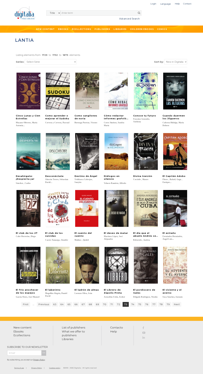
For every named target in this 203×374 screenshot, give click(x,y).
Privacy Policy (39, 360)
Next (177, 304)
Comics (162, 29)
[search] (139, 13)
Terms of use (19, 368)
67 (83, 304)
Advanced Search (129, 18)
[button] (153, 3)
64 (61, 304)
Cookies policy (54, 368)
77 (153, 304)
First (26, 304)
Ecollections (81, 29)
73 (125, 304)
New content (22, 327)
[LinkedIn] (144, 338)
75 (139, 304)
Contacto (116, 327)
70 (104, 304)
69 (97, 304)
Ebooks (63, 29)
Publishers (102, 29)
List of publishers (73, 327)
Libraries (120, 29)
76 (146, 304)
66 (76, 304)
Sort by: (159, 61)
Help (113, 331)
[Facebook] (144, 328)
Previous (43, 304)
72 (118, 304)
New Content (45, 29)
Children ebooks (142, 29)
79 (168, 304)
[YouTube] (144, 333)
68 (90, 304)
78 (161, 304)
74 (132, 304)
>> (43, 352)
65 (69, 304)
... (33, 304)
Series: (20, 61)
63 (54, 304)
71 (111, 304)
